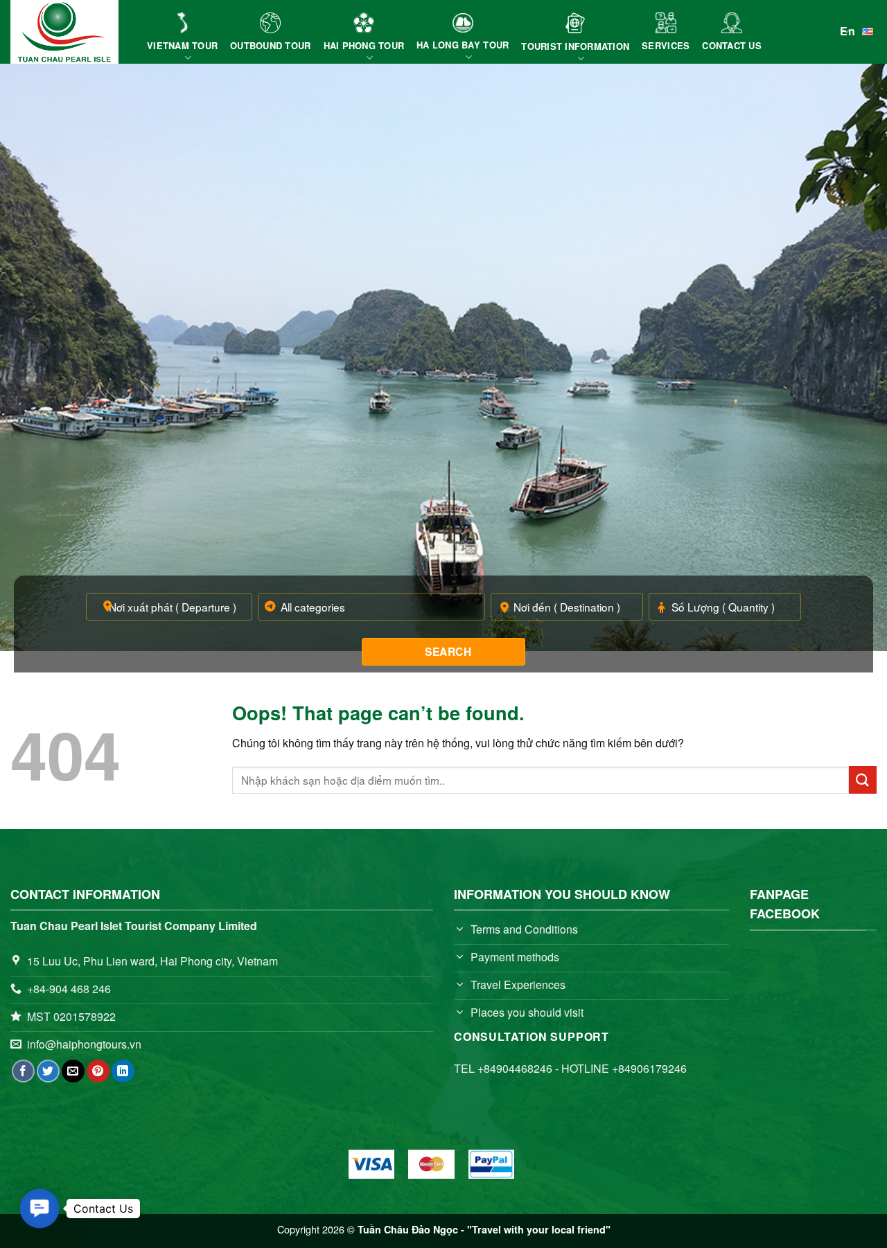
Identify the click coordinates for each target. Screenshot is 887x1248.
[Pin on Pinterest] (98, 1071)
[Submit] (863, 779)
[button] (39, 1208)
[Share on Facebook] (23, 1071)
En (847, 31)
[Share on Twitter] (48, 1071)
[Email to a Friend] (73, 1071)
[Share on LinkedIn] (123, 1071)
